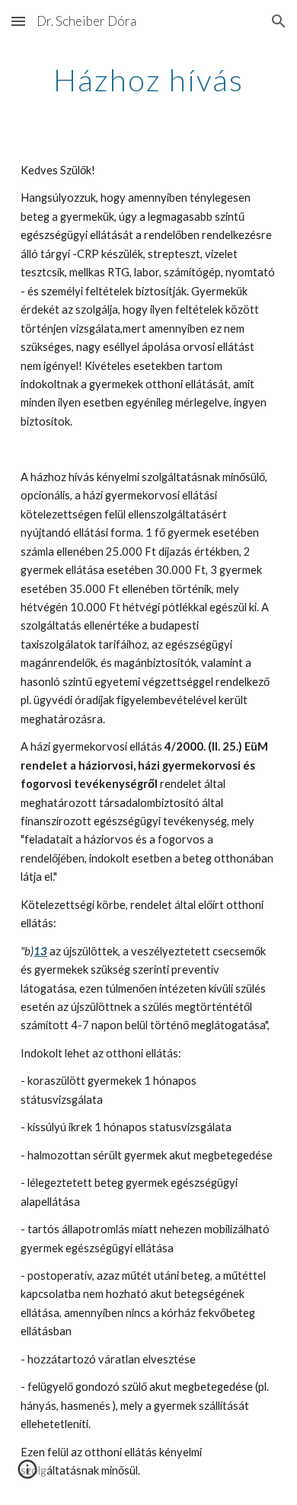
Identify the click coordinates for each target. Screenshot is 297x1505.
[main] (148, 80)
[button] (18, 21)
